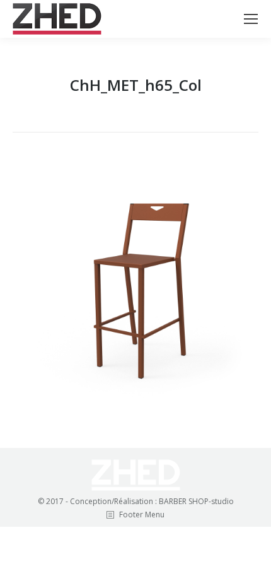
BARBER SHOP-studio (196, 501)
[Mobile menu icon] (250, 18)
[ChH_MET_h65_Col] (135, 287)
